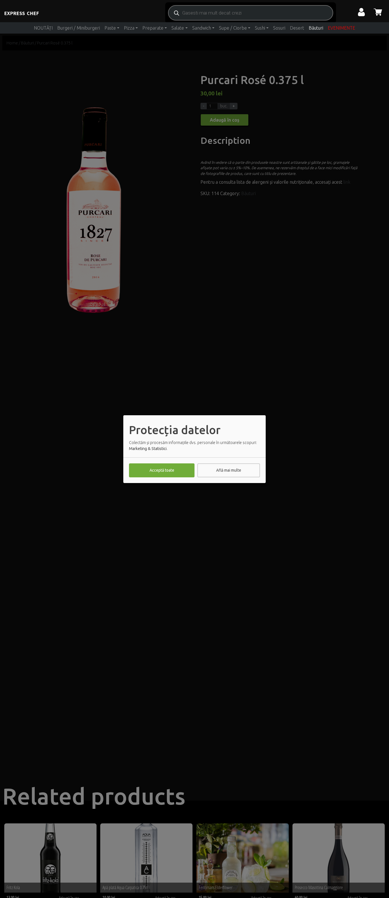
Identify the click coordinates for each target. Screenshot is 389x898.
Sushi (260, 27)
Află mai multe (228, 470)
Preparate (152, 27)
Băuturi (316, 27)
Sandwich (201, 27)
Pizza (129, 27)
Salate (177, 27)
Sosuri (279, 27)
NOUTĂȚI (43, 27)
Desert (297, 27)
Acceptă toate (162, 470)
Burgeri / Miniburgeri (78, 27)
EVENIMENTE (341, 27)
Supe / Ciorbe (233, 27)
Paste (110, 27)
